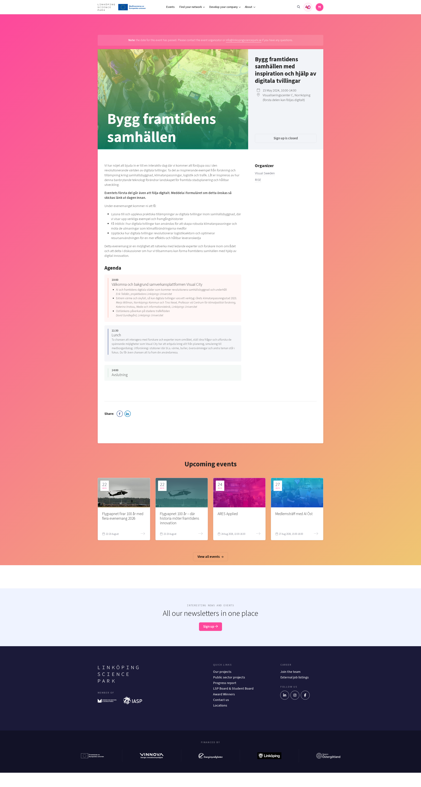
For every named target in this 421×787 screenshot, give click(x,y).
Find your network (190, 7)
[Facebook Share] (120, 414)
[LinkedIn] (284, 695)
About (248, 7)
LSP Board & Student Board (233, 688)
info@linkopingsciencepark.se (243, 40)
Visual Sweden (265, 173)
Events (170, 7)
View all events (209, 556)
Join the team (290, 671)
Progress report (224, 683)
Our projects (222, 671)
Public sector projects (229, 677)
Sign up (209, 626)
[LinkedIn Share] (127, 414)
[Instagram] (295, 695)
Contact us (221, 699)
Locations (220, 705)
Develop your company (223, 7)
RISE (258, 179)
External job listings (294, 677)
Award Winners (224, 694)
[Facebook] (305, 695)
